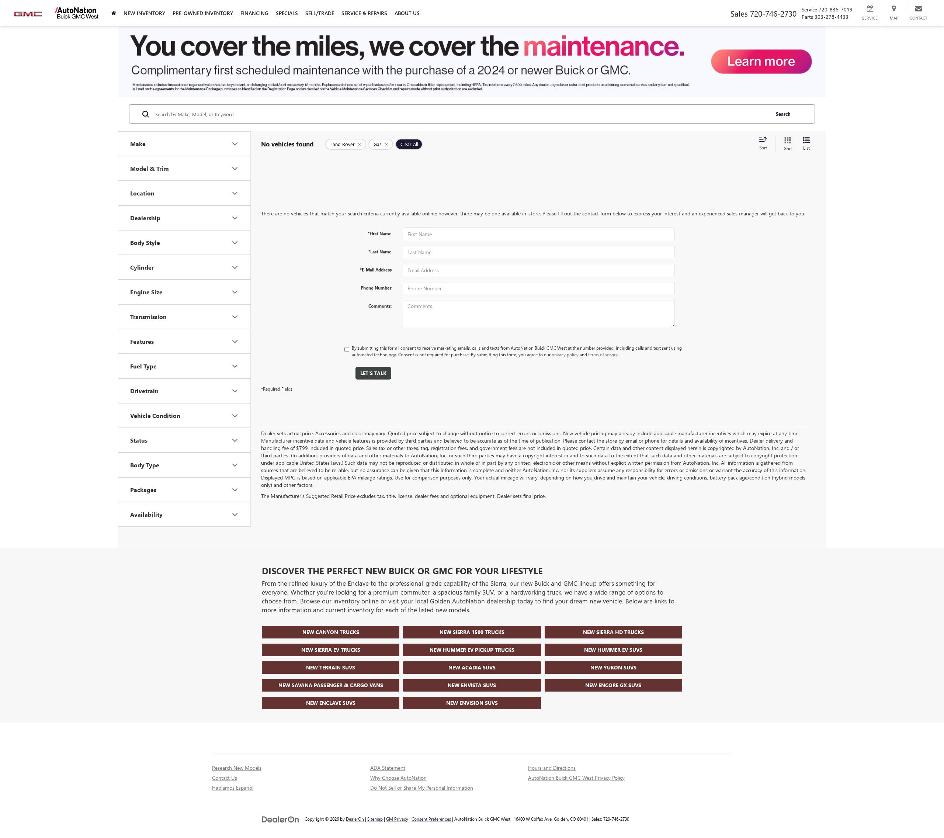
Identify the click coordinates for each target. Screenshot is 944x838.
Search (783, 114)
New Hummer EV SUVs (613, 649)
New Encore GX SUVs (613, 685)
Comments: (380, 306)
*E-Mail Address (376, 270)
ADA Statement (387, 767)
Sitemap (375, 819)
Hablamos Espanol (232, 787)
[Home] (114, 13)
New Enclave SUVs (330, 702)
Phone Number (376, 288)
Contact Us (224, 777)
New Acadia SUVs (472, 667)
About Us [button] (407, 13)
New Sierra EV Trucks (330, 649)
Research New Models (236, 767)
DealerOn (355, 819)
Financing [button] (254, 13)
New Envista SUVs (472, 685)
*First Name (380, 233)
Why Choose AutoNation (398, 777)
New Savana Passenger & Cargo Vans (330, 685)
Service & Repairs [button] (364, 13)
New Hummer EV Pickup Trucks (472, 649)
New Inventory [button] (144, 13)
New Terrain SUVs (330, 667)
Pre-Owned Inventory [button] (203, 13)
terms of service (603, 354)
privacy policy (565, 354)
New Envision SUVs (472, 702)
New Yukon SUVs (613, 667)
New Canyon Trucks (330, 632)
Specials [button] (287, 13)
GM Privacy (397, 819)
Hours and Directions (552, 767)
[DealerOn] (280, 818)
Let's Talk (373, 373)
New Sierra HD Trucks (613, 632)
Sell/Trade (319, 13)
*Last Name (380, 251)
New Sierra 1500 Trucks (472, 632)
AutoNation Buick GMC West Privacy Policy (576, 777)
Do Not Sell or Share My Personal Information (421, 787)
